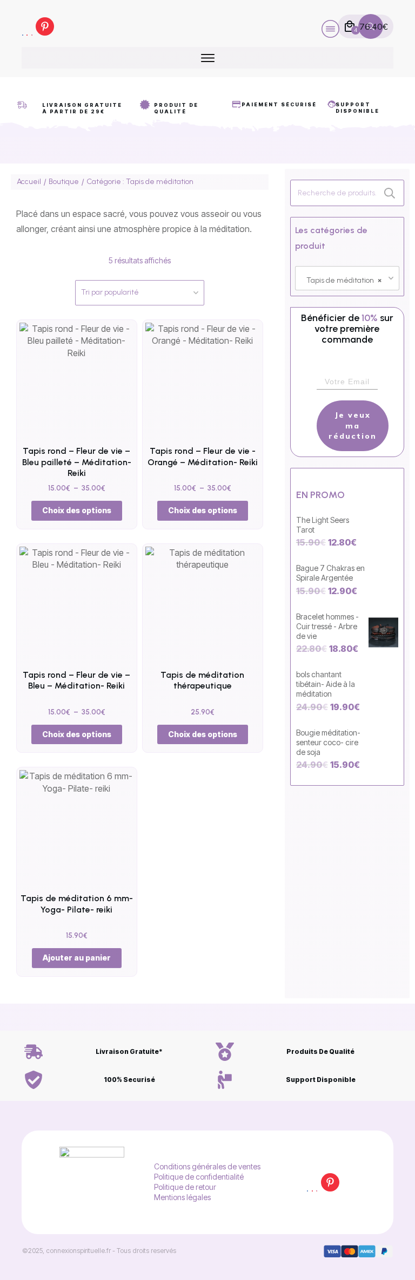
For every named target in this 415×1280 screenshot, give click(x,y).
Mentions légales (182, 1197)
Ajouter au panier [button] (77, 957)
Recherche (389, 193)
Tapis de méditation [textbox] (343, 280)
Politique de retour (185, 1187)
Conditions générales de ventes (207, 1166)
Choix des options (76, 510)
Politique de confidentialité (199, 1176)
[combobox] (347, 278)
